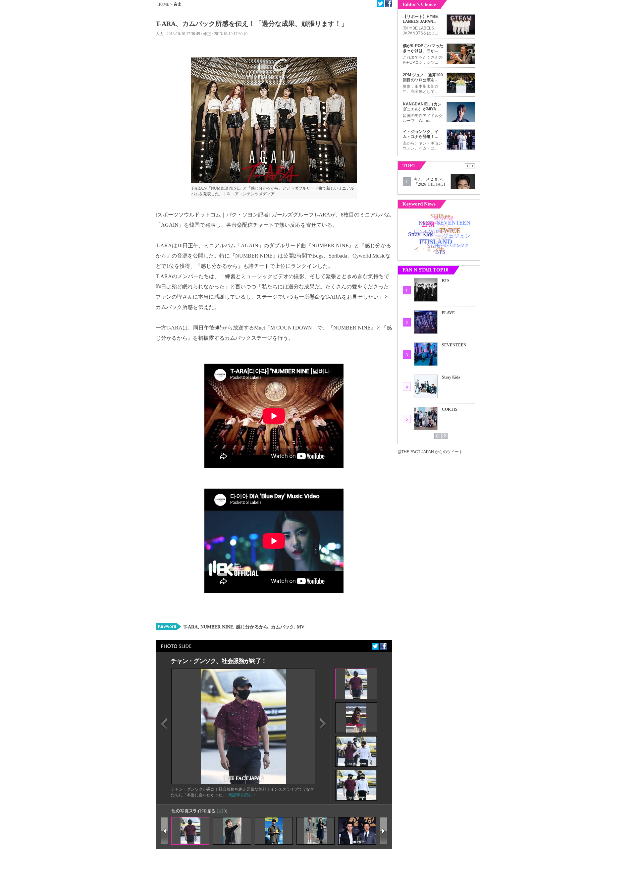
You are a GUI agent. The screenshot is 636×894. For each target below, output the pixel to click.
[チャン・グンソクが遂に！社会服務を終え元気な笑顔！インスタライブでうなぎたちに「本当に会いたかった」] (243, 782)
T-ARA (191, 627)
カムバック (282, 627)
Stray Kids (451, 377)
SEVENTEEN (454, 345)
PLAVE (448, 313)
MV (299, 627)
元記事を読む (240, 795)
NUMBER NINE (216, 627)
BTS (446, 280)
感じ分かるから (251, 627)
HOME (163, 4)
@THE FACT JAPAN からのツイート (430, 451)
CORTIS (449, 409)
